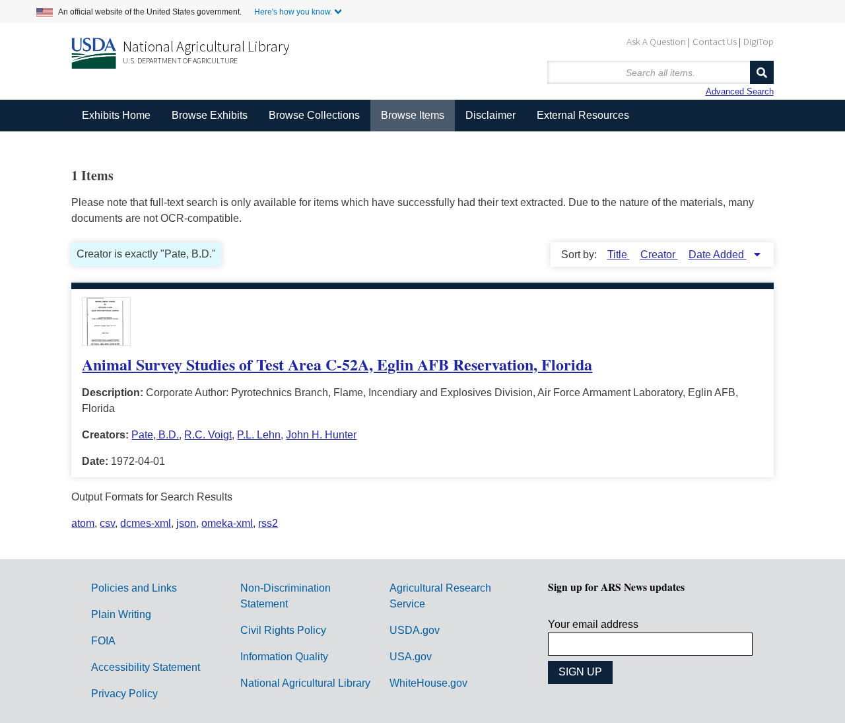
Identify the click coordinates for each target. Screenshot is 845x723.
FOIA (103, 640)
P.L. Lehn (259, 434)
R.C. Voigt (208, 434)
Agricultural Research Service (440, 595)
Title (618, 254)
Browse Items (412, 115)
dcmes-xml (145, 523)
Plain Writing (121, 614)
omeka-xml (227, 523)
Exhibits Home (116, 115)
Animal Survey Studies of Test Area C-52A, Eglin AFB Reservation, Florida (337, 364)
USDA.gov (414, 630)
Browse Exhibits (210, 115)
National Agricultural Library (206, 46)
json (186, 523)
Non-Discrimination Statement (285, 595)
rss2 (268, 523)
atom (82, 523)
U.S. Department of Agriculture (180, 60)
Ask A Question (656, 41)
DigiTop (758, 41)
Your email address (593, 624)
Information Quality (284, 656)
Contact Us (715, 41)
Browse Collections (314, 115)
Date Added (718, 254)
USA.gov (410, 656)
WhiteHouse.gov (428, 683)
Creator (659, 254)
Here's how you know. (293, 12)
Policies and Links (134, 588)
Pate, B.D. (155, 434)
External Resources (583, 115)
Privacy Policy (124, 693)
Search (762, 72)
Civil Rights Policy (283, 630)
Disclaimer (490, 115)
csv (107, 523)
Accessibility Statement (145, 667)
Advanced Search (740, 91)
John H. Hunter (321, 434)
